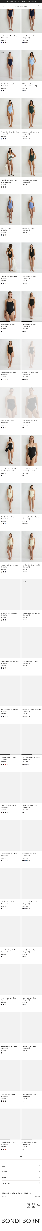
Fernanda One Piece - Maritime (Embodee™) (31, 614)
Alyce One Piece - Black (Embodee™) (8, 325)
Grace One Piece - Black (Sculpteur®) (29, 1143)
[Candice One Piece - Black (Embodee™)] (31, 354)
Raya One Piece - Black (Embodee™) (7, 422)
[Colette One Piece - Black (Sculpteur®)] (10, 1124)
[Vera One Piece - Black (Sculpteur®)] (31, 979)
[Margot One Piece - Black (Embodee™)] (10, 354)
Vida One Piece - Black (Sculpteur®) (29, 1095)
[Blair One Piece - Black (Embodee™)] (31, 257)
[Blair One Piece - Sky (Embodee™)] (10, 209)
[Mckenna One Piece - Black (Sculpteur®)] (10, 835)
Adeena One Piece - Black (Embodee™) (29, 422)
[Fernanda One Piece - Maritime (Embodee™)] (31, 594)
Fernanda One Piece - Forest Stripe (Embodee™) (9, 181)
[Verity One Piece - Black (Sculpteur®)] (31, 1027)
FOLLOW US (6, 1183)
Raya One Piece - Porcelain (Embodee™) (9, 614)
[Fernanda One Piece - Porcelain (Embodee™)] (31, 498)
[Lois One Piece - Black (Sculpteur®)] (10, 883)
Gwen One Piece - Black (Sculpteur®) (29, 855)
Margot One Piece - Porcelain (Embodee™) (9, 566)
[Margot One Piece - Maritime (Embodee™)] (10, 691)
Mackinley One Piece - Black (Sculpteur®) (30, 903)
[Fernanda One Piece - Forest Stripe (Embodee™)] (10, 161)
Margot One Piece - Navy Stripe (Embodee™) (31, 710)
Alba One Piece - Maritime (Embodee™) (8, 85)
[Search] (8, 6)
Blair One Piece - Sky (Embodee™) (7, 229)
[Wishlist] (34, 6)
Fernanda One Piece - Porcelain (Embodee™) (31, 518)
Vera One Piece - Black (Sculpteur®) (29, 999)
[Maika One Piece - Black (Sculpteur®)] (10, 931)
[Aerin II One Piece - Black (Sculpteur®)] (10, 979)
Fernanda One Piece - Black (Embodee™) (9, 277)
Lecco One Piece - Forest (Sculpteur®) (29, 181)
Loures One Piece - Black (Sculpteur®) (29, 806)
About (4, 1177)
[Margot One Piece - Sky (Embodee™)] (31, 209)
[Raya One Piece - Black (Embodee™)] (10, 402)
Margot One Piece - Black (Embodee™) (8, 373)
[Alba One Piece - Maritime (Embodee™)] (10, 65)
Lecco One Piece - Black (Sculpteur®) (8, 1095)
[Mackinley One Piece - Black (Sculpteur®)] (31, 883)
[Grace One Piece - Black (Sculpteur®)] (31, 1124)
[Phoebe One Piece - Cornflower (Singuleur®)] (10, 113)
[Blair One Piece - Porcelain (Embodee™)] (10, 498)
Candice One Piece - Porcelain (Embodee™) (31, 566)
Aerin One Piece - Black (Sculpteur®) (29, 951)
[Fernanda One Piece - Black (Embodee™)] (10, 257)
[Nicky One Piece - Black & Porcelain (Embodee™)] (10, 450)
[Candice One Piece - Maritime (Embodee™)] (10, 642)
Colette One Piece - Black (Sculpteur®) (8, 1143)
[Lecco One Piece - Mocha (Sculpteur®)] (10, 787)
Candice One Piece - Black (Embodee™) (30, 373)
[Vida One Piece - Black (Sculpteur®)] (31, 1075)
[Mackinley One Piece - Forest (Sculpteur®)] (31, 113)
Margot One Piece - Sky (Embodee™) (29, 229)
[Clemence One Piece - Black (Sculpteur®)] (10, 1027)
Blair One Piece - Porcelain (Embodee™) (9, 518)
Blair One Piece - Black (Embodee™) (29, 277)
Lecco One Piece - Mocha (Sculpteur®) (8, 806)
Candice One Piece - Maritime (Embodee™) (9, 662)
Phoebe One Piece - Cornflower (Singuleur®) (10, 133)
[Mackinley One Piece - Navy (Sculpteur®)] (10, 17)
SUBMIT (37, 1197)
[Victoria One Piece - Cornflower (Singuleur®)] (31, 65)
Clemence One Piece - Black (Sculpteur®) (9, 1047)
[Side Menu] (3, 6)
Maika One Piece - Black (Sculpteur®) (8, 951)
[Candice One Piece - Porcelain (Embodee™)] (31, 546)
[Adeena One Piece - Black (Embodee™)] (31, 402)
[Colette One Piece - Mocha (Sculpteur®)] (10, 739)
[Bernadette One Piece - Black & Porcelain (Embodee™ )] (31, 450)
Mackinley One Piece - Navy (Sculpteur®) (9, 37)
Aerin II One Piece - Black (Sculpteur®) (8, 999)
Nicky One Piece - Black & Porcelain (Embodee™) (8, 470)
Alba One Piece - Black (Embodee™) (29, 325)
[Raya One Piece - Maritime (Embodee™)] (31, 642)
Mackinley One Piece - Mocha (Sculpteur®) (31, 758)
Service (5, 1172)
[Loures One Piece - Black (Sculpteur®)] (31, 787)
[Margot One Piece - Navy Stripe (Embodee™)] (31, 691)
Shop (4, 1166)
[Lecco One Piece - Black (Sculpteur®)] (10, 1075)
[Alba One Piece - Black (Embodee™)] (31, 306)
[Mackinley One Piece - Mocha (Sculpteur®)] (31, 739)
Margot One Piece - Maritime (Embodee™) (9, 710)
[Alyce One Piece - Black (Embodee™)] (10, 306)
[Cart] (39, 6)
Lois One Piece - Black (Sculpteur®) (7, 903)
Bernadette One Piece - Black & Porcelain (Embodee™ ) (31, 470)
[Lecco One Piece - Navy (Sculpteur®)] (31, 17)
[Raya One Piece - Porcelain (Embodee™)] (10, 594)
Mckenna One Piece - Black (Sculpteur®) (9, 855)
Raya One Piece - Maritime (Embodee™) (30, 662)
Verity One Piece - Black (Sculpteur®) (29, 1047)
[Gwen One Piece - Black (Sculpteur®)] (31, 835)
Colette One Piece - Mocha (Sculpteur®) (8, 758)
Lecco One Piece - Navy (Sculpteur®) (29, 37)
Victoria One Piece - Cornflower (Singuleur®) (29, 85)
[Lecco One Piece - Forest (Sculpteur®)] (31, 161)
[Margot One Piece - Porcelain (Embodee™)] (10, 546)
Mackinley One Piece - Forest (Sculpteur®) (30, 133)
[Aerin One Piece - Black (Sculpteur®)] (31, 931)
